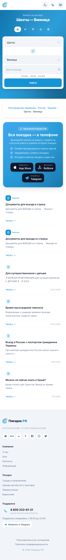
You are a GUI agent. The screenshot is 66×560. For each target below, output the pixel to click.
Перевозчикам (10, 489)
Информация (9, 466)
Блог (4, 456)
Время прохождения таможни (24, 307)
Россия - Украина (47, 108)
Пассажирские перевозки (22, 108)
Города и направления (14, 480)
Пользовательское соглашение (33, 540)
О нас (5, 452)
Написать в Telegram (19, 524)
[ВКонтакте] (18, 436)
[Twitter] (46, 436)
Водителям (8, 494)
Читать (9, 220)
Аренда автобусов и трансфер (18, 485)
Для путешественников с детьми (26, 273)
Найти (33, 82)
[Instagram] (39, 436)
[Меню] (60, 5)
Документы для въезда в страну (25, 204)
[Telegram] (5, 436)
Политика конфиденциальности (31, 544)
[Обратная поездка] (33, 51)
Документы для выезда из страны (27, 238)
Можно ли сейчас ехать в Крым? (26, 379)
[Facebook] (32, 436)
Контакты (7, 461)
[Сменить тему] (45, 5)
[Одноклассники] (25, 436)
